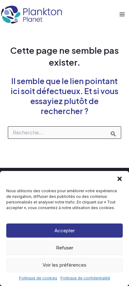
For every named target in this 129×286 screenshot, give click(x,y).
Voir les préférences (64, 265)
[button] (119, 179)
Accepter (64, 230)
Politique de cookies (38, 278)
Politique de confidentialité (85, 278)
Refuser (64, 248)
